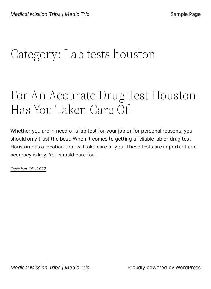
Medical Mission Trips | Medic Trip (50, 14)
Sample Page (186, 14)
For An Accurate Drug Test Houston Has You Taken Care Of (103, 102)
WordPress (188, 267)
